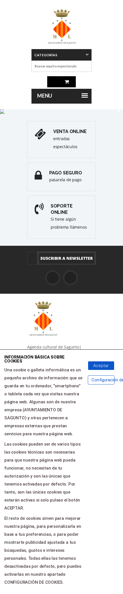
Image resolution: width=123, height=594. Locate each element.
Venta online (70, 131)
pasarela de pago (65, 179)
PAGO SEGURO (65, 173)
